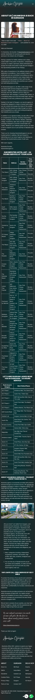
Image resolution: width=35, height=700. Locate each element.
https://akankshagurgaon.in (11, 625)
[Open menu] (33, 4)
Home (20, 40)
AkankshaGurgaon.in (24, 52)
